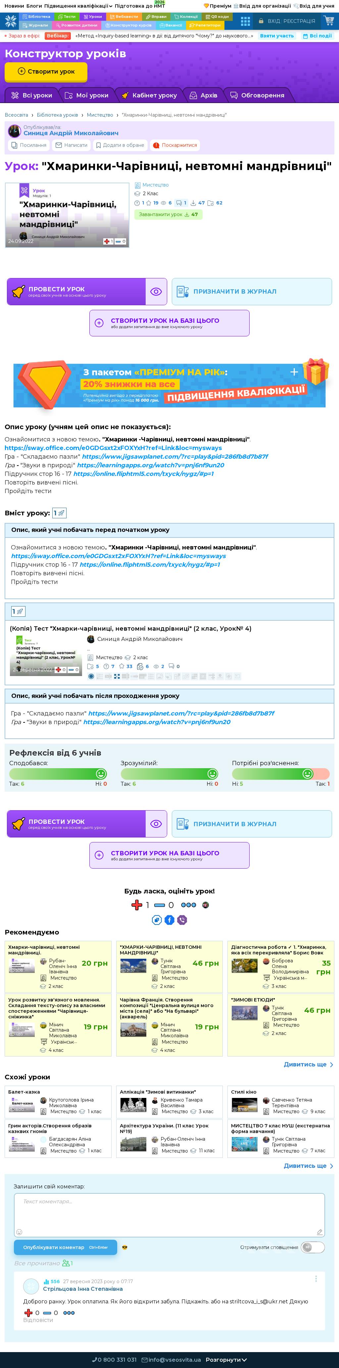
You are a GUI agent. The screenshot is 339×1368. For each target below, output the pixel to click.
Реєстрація (299, 21)
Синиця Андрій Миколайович (71, 133)
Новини (14, 6)
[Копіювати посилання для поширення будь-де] (157, 920)
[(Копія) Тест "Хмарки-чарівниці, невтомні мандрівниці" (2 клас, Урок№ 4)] (46, 655)
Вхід (274, 21)
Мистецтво (100, 115)
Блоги (34, 6)
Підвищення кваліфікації (78, 6)
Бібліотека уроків (57, 115)
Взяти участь (277, 36)
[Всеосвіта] (11, 21)
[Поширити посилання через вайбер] (182, 920)
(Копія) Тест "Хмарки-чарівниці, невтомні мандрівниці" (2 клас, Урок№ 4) (131, 628)
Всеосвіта (16, 115)
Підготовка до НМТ (140, 5)
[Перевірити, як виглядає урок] (156, 291)
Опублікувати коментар (65, 1247)
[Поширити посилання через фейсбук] (169, 920)
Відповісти (38, 1320)
